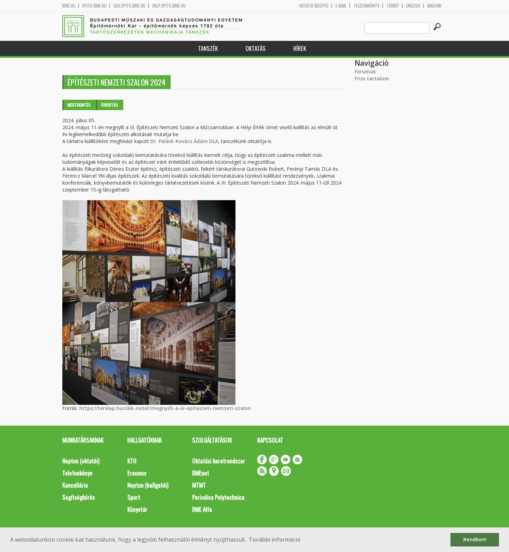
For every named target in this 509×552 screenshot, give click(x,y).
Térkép (392, 5)
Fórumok (365, 71)
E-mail (341, 5)
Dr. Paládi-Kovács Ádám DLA (184, 141)
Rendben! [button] (474, 539)
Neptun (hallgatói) (147, 485)
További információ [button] (275, 539)
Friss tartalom (372, 78)
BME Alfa (202, 509)
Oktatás (255, 48)
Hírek (299, 48)
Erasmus (136, 473)
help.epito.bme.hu (169, 5)
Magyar (434, 5)
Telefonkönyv (366, 5)
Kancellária (75, 485)
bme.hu (68, 5)
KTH (131, 460)
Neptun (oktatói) (80, 460)
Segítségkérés (78, 497)
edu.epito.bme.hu (129, 5)
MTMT (199, 485)
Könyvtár (137, 509)
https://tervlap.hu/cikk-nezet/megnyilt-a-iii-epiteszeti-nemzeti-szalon (165, 408)
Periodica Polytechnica (218, 497)
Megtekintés (79, 105)
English (413, 5)
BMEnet (200, 473)
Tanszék (208, 48)
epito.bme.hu (94, 5)
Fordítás (109, 105)
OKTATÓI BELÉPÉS (314, 5)
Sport (133, 497)
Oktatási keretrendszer (218, 460)
